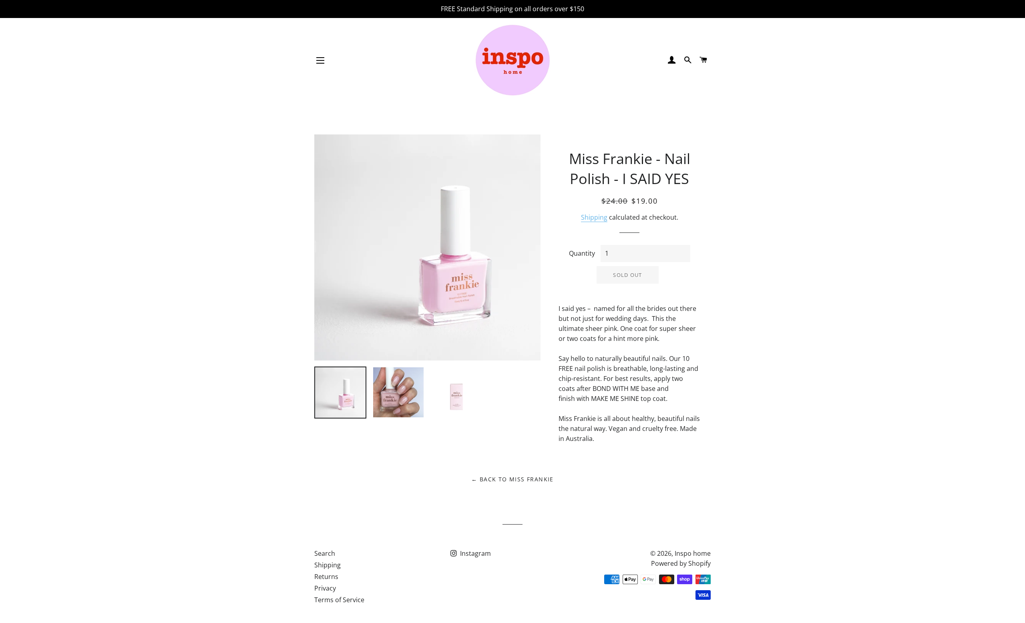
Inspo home (693, 553)
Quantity (582, 253)
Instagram (474, 553)
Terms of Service (339, 599)
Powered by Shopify (681, 563)
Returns (326, 576)
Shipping (594, 217)
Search (324, 553)
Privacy (325, 588)
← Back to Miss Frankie (512, 479)
